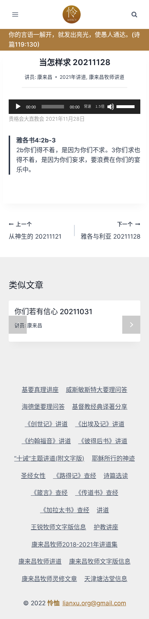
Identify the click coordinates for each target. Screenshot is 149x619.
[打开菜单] (15, 14)
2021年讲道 (73, 77)
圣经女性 (33, 475)
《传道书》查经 (96, 492)
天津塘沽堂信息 (105, 578)
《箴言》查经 (49, 492)
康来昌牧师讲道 (106, 77)
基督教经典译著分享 (99, 406)
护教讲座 (106, 527)
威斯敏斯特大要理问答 (96, 389)
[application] (74, 106)
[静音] (110, 106)
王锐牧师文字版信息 (58, 527)
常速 (87, 106)
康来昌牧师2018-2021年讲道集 (74, 544)
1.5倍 (100, 106)
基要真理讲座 (40, 389)
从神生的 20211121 (35, 230)
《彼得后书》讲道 (102, 441)
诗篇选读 (115, 475)
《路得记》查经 (74, 475)
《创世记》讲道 (46, 424)
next (131, 325)
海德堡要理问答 (43, 406)
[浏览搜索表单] (134, 14)
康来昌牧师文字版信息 (100, 561)
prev (18, 325)
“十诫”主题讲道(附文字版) (49, 458)
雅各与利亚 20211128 (110, 230)
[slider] (126, 105)
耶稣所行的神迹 (113, 458)
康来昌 (44, 77)
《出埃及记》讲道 (99, 424)
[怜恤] (75, 14)
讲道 (103, 510)
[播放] (18, 106)
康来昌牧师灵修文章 (49, 578)
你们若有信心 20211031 (53, 311)
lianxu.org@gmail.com (94, 603)
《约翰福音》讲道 (46, 441)
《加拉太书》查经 (64, 510)
